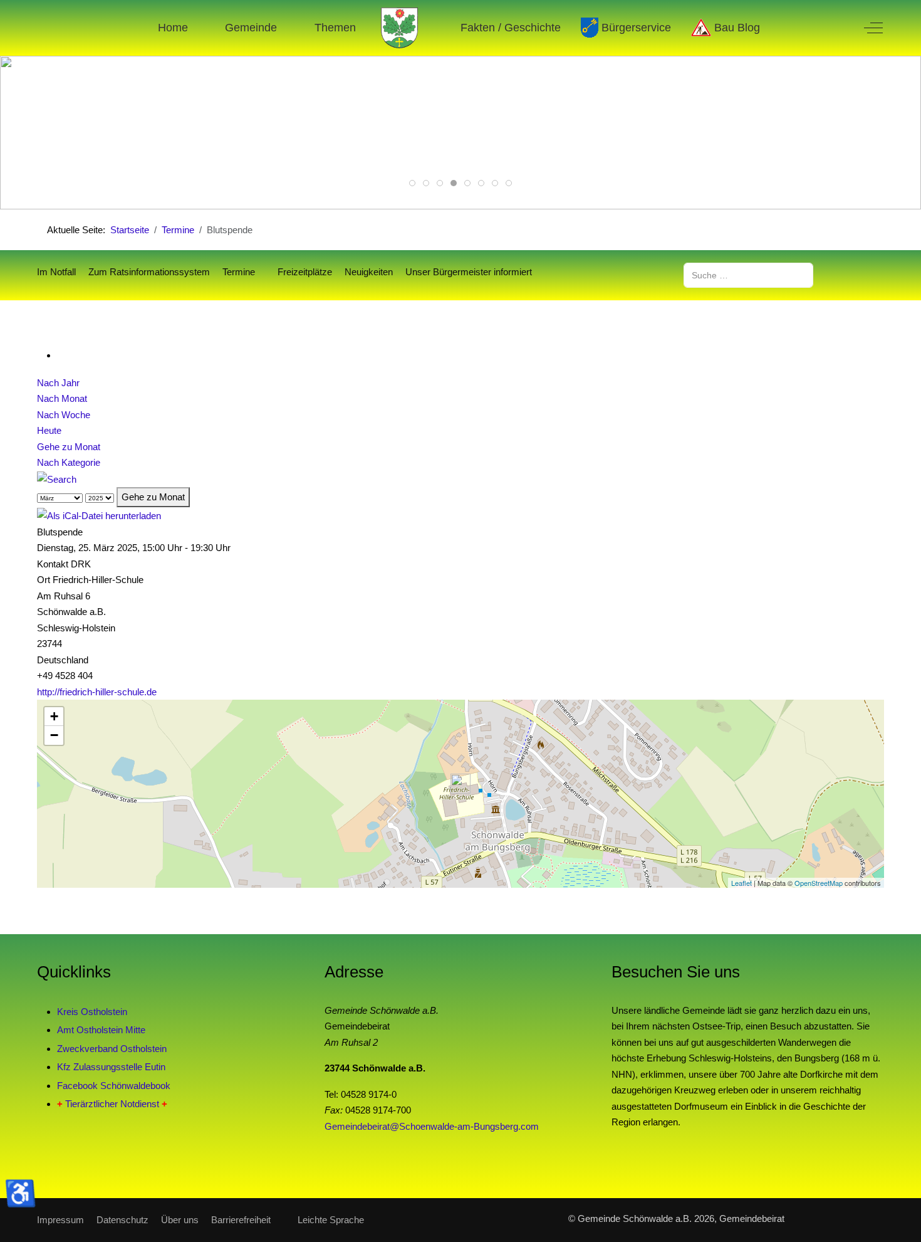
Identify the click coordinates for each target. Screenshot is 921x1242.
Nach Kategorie (68, 462)
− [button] (54, 735)
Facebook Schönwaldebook (113, 1085)
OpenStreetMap (818, 883)
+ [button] (54, 716)
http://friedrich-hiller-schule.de (97, 692)
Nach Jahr (58, 382)
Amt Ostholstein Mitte (101, 1029)
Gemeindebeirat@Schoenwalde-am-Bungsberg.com (432, 1126)
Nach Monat (62, 398)
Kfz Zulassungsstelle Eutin (111, 1066)
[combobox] (748, 275)
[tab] (412, 183)
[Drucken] (61, 355)
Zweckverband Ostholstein (112, 1048)
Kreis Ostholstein (92, 1011)
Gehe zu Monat (68, 446)
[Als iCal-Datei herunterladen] (99, 515)
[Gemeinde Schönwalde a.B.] (400, 28)
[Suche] (56, 478)
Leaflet (741, 883)
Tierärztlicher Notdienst (112, 1103)
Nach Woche (63, 414)
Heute (49, 430)
